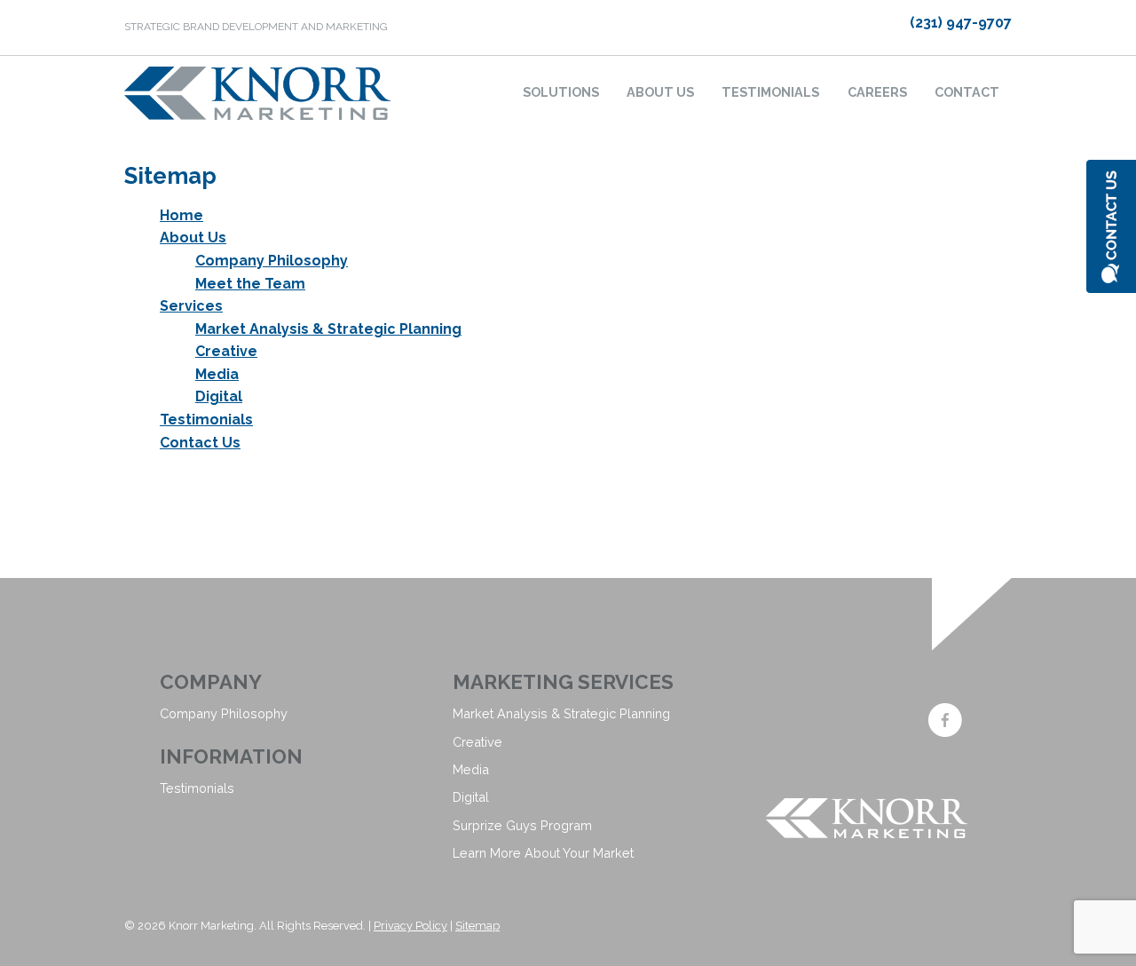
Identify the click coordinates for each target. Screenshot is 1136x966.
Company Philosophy (271, 260)
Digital (218, 396)
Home (181, 215)
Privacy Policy (410, 925)
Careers (877, 91)
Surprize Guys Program (522, 825)
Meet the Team (250, 283)
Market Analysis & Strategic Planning (328, 329)
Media (217, 374)
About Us (660, 91)
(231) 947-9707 (961, 22)
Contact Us (200, 442)
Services (191, 305)
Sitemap (477, 925)
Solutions (561, 91)
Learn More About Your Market (543, 852)
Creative (226, 351)
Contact (967, 91)
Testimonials (770, 91)
